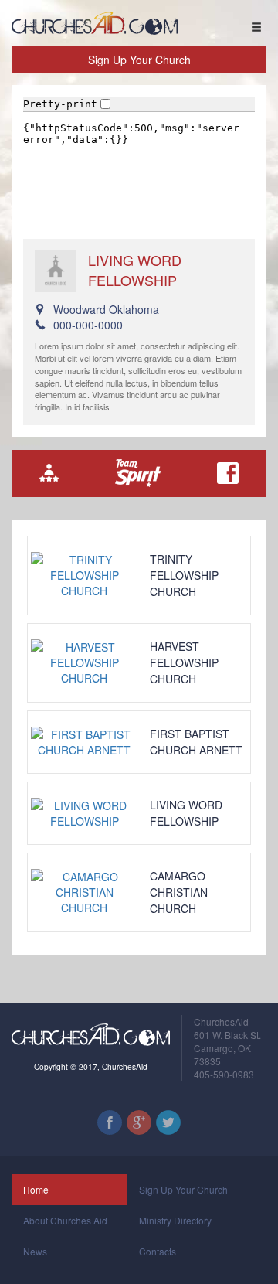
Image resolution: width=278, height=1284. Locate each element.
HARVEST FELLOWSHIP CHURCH (184, 662)
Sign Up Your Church (139, 59)
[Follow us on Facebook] (109, 1122)
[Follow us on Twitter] (168, 1122)
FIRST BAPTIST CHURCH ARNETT (196, 742)
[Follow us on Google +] (139, 1122)
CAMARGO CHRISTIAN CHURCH (179, 892)
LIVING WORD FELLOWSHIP (186, 813)
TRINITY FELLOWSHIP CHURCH (184, 575)
